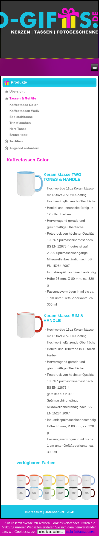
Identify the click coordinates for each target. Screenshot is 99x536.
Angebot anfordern (24, 148)
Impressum (33, 512)
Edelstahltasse (21, 117)
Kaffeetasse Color (23, 105)
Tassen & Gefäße (22, 98)
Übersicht (17, 91)
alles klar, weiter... (51, 531)
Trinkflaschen (20, 123)
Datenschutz (54, 512)
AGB (70, 512)
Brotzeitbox (18, 135)
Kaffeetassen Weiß (24, 111)
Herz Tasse (17, 129)
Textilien (16, 141)
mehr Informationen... (81, 531)
